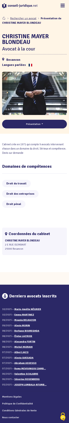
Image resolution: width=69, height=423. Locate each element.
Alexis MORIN (22, 325)
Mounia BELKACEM (25, 320)
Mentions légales (12, 396)
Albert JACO (21, 352)
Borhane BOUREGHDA (26, 330)
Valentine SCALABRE (26, 373)
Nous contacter (10, 417)
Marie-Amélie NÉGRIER (27, 309)
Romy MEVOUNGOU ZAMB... (30, 368)
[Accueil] (4, 18)
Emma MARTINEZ (24, 314)
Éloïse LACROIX (23, 336)
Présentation (33, 124)
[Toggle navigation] (62, 6)
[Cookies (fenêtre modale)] (63, 417)
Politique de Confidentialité (17, 403)
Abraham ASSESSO (25, 363)
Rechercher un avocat (23, 18)
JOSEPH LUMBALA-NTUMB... (30, 384)
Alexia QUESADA (23, 357)
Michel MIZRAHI (23, 346)
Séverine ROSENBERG (27, 379)
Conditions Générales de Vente (19, 410)
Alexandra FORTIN (24, 341)
